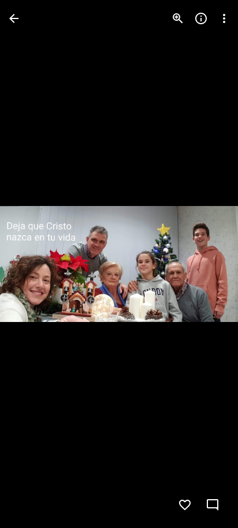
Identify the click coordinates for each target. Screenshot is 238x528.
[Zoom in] (177, 18)
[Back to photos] (14, 18)
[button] (32, 264)
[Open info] (201, 18)
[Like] (185, 505)
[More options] (224, 18)
